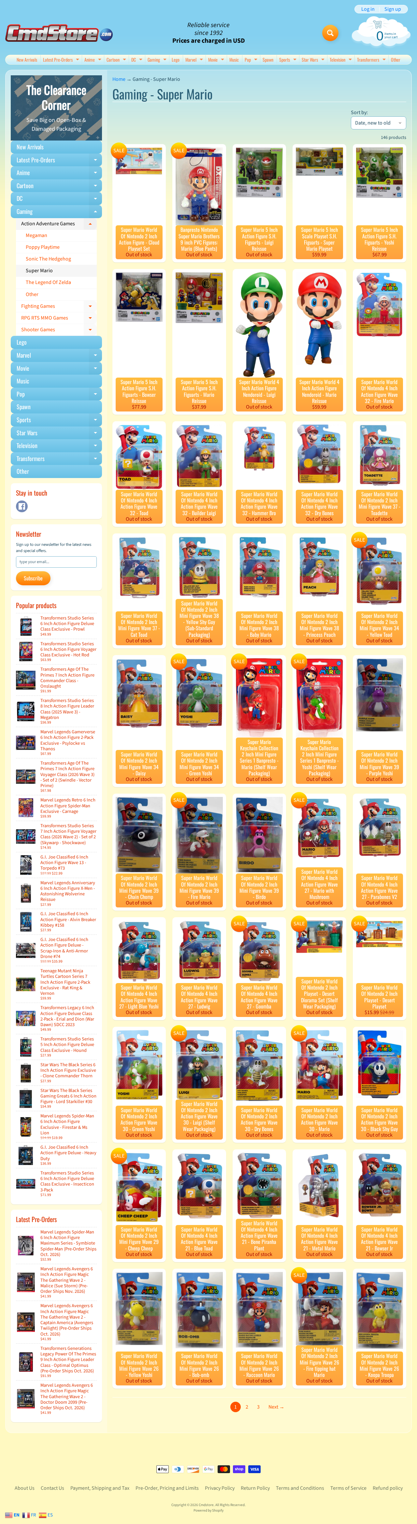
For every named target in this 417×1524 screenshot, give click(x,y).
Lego (176, 59)
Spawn (268, 59)
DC (137, 60)
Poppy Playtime (43, 247)
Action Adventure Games (59, 225)
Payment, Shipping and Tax (99, 1488)
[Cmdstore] (59, 33)
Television (341, 60)
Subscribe (33, 578)
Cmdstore (206, 1504)
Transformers (372, 60)
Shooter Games (59, 331)
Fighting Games (59, 307)
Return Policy (255, 1488)
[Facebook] (22, 506)
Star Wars (314, 60)
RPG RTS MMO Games (59, 319)
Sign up (392, 9)
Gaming (158, 60)
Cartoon (117, 60)
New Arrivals (27, 59)
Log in (368, 9)
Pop (252, 60)
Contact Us (52, 1488)
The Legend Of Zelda (48, 282)
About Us (25, 1488)
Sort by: (359, 112)
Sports (288, 60)
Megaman (36, 235)
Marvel (195, 60)
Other (395, 59)
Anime (93, 60)
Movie (217, 60)
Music (234, 59)
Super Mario (39, 270)
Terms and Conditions (300, 1488)
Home (118, 79)
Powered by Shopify (208, 1510)
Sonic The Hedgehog (48, 258)
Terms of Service (348, 1488)
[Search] (330, 33)
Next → (276, 1407)
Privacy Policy (220, 1488)
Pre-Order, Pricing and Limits (167, 1488)
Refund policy (388, 1488)
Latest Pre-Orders (62, 60)
